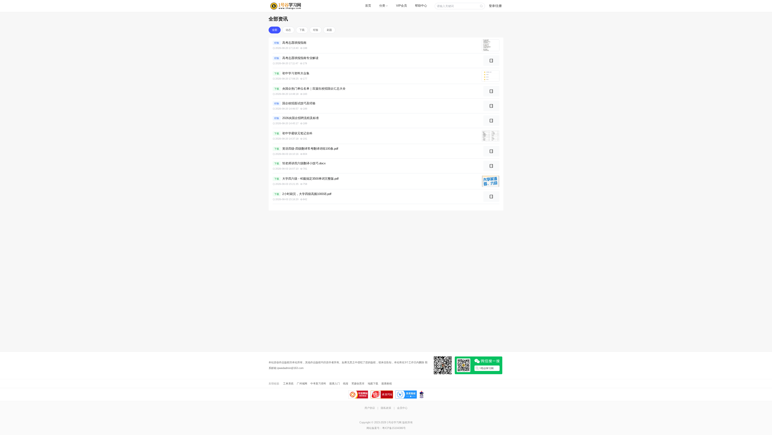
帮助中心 (421, 5)
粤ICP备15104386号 (394, 428)
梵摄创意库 (357, 383)
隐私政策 (386, 407)
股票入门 (334, 383)
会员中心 (402, 407)
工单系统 (288, 383)
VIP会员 (401, 5)
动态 (288, 29)
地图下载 (373, 383)
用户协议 (369, 407)
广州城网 (302, 383)
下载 (302, 29)
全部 (274, 29)
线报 (345, 383)
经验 (315, 29)
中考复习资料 (318, 383)
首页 (368, 5)
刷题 (329, 29)
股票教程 (386, 383)
